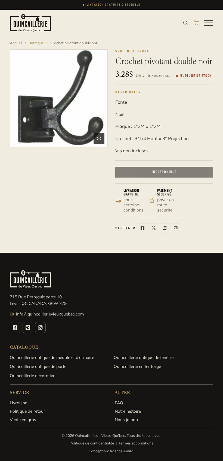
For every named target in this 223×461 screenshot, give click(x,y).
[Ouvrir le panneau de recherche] (185, 23)
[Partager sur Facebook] (142, 227)
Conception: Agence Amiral (111, 451)
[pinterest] (28, 327)
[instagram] (40, 327)
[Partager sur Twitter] (153, 227)
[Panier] (196, 23)
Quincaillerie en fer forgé (137, 366)
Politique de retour (27, 411)
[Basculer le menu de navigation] (208, 22)
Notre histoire (128, 411)
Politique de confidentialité (92, 443)
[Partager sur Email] (175, 227)
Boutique (36, 43)
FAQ (119, 402)
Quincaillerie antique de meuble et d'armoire (52, 357)
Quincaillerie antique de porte (38, 366)
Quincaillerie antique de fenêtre (144, 357)
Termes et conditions (136, 443)
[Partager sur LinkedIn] (164, 227)
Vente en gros (23, 419)
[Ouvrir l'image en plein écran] (99, 138)
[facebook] (15, 327)
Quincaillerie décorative (32, 375)
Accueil (16, 43)
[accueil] (30, 23)
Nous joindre (127, 419)
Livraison (18, 402)
